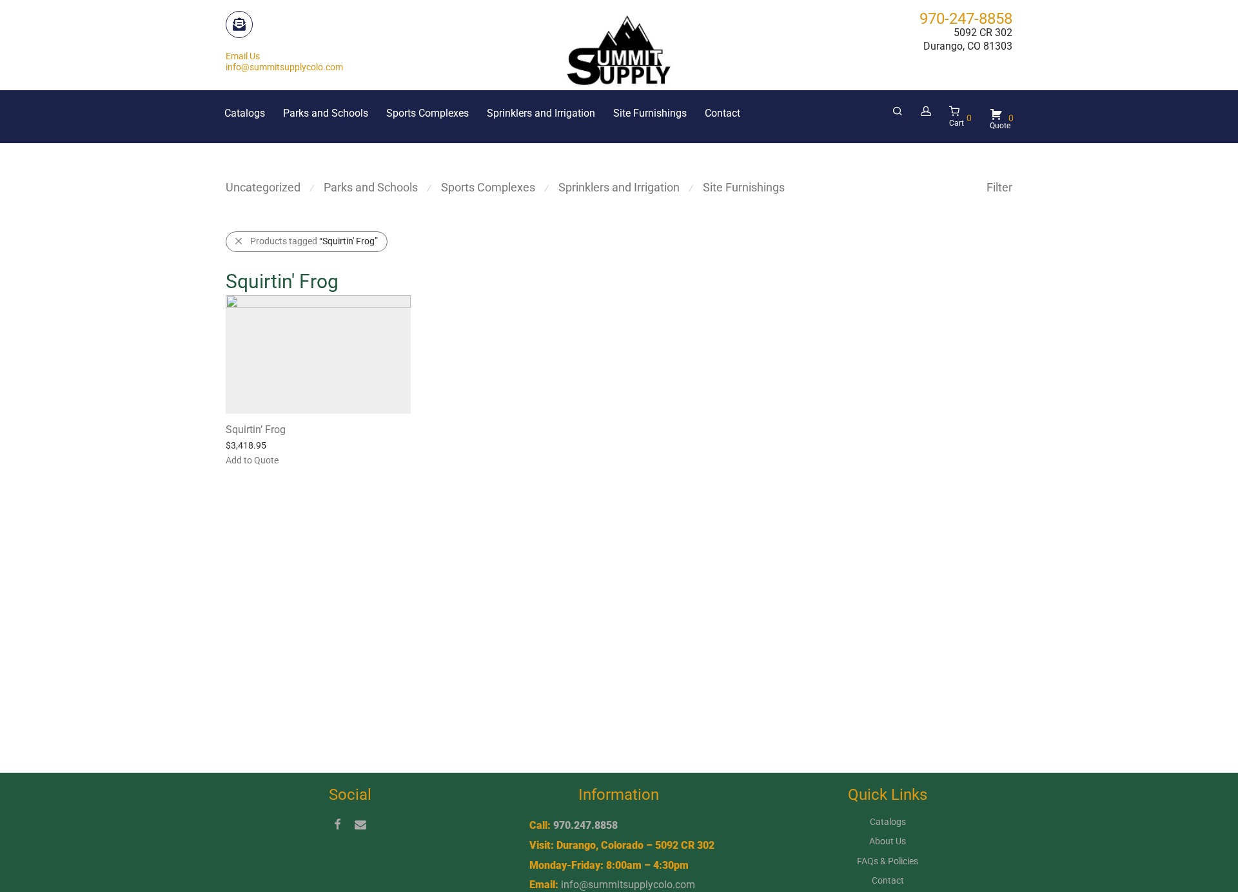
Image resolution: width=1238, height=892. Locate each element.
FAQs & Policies (887, 861)
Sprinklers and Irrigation (541, 113)
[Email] (360, 824)
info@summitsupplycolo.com (628, 884)
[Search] (897, 111)
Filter (999, 187)
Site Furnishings (650, 113)
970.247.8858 (585, 825)
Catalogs (244, 113)
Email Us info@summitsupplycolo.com (284, 61)
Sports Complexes (427, 113)
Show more (354, 459)
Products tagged (314, 241)
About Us (887, 841)
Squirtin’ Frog (256, 429)
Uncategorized (263, 187)
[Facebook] (337, 824)
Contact (722, 113)
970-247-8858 (965, 18)
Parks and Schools (325, 113)
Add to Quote (296, 459)
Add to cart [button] (241, 459)
